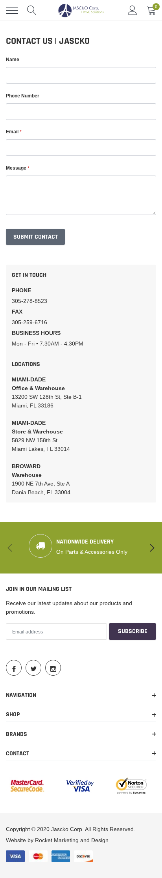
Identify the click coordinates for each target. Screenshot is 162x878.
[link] (14, 668)
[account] (132, 10)
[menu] (12, 10)
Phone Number (22, 96)
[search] (32, 10)
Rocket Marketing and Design (72, 840)
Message (17, 168)
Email (13, 132)
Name (12, 59)
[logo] (81, 10)
